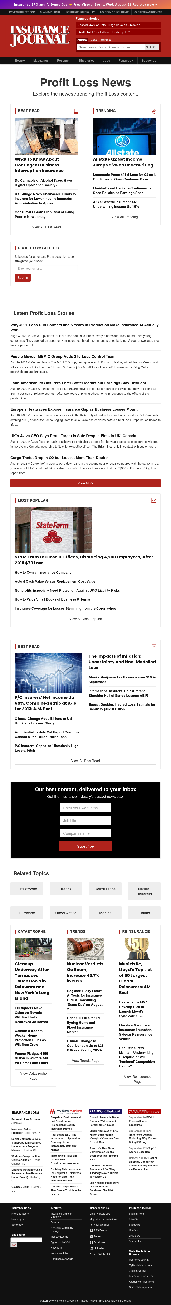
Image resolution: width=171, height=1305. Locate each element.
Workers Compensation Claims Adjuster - (26, 1159)
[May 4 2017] (85, 530)
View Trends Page (85, 1060)
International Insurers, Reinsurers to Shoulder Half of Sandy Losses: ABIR (118, 693)
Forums (55, 1222)
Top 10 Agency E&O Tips (142, 1150)
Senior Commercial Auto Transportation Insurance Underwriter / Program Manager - (26, 1144)
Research (63, 60)
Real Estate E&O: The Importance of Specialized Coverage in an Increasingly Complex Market (66, 1142)
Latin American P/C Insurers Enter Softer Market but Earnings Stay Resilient (78, 382)
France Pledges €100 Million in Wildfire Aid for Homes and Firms (31, 1058)
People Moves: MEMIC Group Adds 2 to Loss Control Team (63, 356)
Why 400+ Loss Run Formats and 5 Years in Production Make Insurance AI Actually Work (84, 327)
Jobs (106, 60)
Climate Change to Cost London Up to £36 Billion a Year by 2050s (85, 1045)
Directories (86, 60)
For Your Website (99, 1224)
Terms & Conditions (108, 1300)
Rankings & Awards (62, 1258)
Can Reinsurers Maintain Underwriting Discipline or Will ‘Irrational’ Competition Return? (137, 1057)
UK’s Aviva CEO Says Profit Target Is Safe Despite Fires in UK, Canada (73, 435)
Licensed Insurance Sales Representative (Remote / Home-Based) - (26, 1175)
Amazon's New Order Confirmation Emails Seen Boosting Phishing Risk (104, 1153)
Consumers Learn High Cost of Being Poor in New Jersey (44, 214)
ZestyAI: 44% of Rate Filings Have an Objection (109, 25)
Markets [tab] (106, 40)
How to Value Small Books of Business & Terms (52, 599)
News (19, 60)
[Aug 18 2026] (137, 949)
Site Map (126, 1300)
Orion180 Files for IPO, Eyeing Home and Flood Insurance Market (84, 1025)
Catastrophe (27, 888)
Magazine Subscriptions (103, 1219)
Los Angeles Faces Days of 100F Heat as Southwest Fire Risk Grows (104, 1188)
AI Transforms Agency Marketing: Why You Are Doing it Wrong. (143, 1136)
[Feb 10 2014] (48, 673)
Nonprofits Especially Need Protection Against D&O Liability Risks (67, 590)
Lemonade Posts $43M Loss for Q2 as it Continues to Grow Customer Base (124, 176)
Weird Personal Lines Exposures (141, 1121)
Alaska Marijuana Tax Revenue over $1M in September (122, 679)
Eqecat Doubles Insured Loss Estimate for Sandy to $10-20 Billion (122, 706)
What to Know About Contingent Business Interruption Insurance (39, 165)
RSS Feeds (100, 1230)
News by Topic (19, 1219)
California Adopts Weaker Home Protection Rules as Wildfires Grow (30, 1037)
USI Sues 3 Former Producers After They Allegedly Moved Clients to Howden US (104, 1171)
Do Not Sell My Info (100, 1254)
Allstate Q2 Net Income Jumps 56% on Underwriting (123, 162)
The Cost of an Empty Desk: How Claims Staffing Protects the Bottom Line (143, 1163)
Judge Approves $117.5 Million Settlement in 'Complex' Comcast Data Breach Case (104, 1136)
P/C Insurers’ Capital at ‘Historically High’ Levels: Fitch (47, 748)
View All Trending (125, 216)
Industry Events (59, 1236)
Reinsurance (105, 888)
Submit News (136, 1213)
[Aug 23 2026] (33, 949)
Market (105, 912)
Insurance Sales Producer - (25, 1131)
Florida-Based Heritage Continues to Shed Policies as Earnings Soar (122, 190)
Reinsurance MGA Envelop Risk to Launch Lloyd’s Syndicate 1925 (133, 1009)
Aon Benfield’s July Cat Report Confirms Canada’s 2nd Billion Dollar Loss (47, 734)
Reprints (133, 1230)
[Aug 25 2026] (85, 949)
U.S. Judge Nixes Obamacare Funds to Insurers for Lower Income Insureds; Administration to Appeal (45, 198)
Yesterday (17, 1224)
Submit (23, 277)
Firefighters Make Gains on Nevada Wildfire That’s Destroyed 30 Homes (31, 1015)
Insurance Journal (139, 1259)
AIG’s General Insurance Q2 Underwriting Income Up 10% (116, 204)
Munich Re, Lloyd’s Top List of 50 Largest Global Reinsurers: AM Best (135, 978)
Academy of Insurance (114, 12)
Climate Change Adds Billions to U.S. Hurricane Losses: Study (44, 721)
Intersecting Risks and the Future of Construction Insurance (65, 1159)
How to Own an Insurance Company (43, 572)
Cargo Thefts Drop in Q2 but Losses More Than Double (59, 457)
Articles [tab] (82, 40)
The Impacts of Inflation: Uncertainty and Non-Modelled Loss (122, 662)
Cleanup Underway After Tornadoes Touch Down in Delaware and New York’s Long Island (32, 981)
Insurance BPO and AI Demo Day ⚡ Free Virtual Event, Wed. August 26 (85, 4)
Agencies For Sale (61, 1242)
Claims (144, 912)
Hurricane (27, 912)
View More (85, 483)
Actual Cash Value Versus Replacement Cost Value (55, 581)
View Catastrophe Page (33, 1076)
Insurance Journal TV (80, 12)
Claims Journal (50, 12)
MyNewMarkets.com (22, 12)
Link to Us (134, 1235)
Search (151, 47)
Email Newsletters (100, 1213)
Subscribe (149, 60)
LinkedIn (98, 1248)
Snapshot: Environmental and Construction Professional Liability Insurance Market (66, 1122)
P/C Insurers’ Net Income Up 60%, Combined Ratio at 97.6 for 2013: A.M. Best (45, 703)
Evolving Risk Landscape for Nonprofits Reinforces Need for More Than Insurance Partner (66, 1174)
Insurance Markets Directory (61, 1215)
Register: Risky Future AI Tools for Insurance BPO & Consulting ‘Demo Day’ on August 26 (85, 999)
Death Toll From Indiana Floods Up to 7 (104, 32)
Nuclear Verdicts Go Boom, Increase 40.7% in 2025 (85, 972)
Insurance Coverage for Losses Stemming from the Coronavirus (65, 608)
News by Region (20, 1213)
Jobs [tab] (94, 40)
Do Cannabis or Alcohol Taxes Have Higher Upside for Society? (43, 182)
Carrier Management (148, 12)
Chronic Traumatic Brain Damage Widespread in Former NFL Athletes (104, 1121)
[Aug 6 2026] (124, 136)
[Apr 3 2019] (46, 136)
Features (125, 60)
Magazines (41, 60)
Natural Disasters (144, 891)
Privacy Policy (88, 1300)
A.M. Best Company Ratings (62, 1229)
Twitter (97, 1236)
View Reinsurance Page (137, 1079)
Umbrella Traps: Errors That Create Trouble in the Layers (66, 1190)
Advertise (134, 1219)
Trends (66, 888)
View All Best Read (46, 227)
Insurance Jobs (59, 1253)
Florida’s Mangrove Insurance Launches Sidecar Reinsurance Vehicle (135, 1032)
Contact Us (135, 1241)
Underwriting (66, 912)
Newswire (56, 1247)
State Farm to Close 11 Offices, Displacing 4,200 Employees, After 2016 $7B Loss (84, 560)
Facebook (99, 1242)
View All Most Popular (85, 618)
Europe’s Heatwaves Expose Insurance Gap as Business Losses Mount (74, 409)
